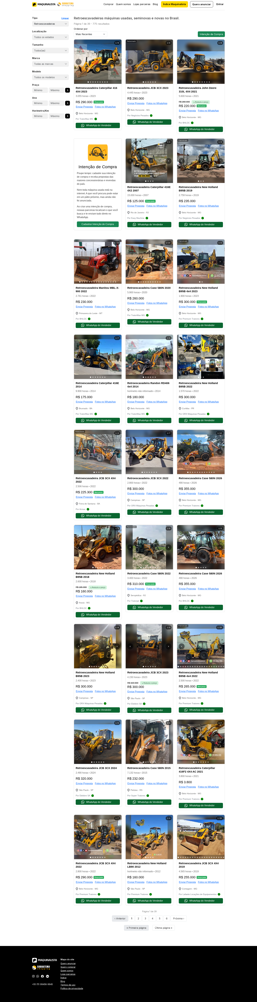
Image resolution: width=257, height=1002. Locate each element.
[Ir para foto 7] (102, 82)
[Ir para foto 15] (113, 282)
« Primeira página (136, 927)
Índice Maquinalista (174, 4)
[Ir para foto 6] (100, 82)
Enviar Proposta (84, 107)
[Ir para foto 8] (104, 82)
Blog (155, 4)
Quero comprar (68, 967)
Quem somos (123, 4)
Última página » (163, 927)
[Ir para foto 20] (223, 666)
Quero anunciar (201, 4)
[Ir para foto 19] (221, 666)
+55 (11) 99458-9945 (42, 984)
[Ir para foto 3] (93, 82)
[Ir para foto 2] (90, 82)
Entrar (220, 4)
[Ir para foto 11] (103, 282)
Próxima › (178, 918)
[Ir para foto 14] (110, 282)
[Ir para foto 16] (115, 282)
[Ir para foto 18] (218, 666)
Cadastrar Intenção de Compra (98, 224)
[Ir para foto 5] (97, 82)
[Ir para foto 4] (95, 82)
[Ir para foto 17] (216, 666)
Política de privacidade (72, 988)
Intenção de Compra (211, 34)
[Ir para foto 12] (106, 282)
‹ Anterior (120, 918)
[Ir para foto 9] (107, 82)
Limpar (65, 18)
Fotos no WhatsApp (105, 107)
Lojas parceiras (141, 4)
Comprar (109, 4)
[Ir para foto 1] (88, 82)
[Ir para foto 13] (108, 282)
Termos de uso (68, 985)
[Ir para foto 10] (101, 282)
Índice (63, 977)
